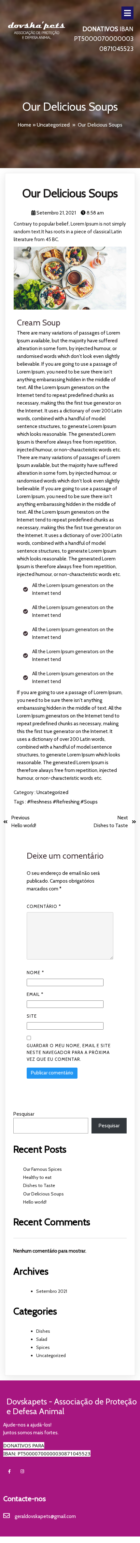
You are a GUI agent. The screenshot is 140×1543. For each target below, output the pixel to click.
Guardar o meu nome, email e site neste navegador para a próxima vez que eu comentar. (69, 1052)
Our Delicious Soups (43, 1194)
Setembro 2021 (51, 1291)
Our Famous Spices (42, 1169)
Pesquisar (23, 1114)
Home (24, 125)
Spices (43, 1347)
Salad (41, 1339)
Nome (35, 972)
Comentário (44, 906)
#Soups (89, 802)
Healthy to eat (37, 1177)
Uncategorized (53, 125)
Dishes (43, 1331)
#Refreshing (66, 802)
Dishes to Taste (39, 1185)
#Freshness (40, 802)
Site (32, 1016)
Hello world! (35, 1202)
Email (35, 994)
